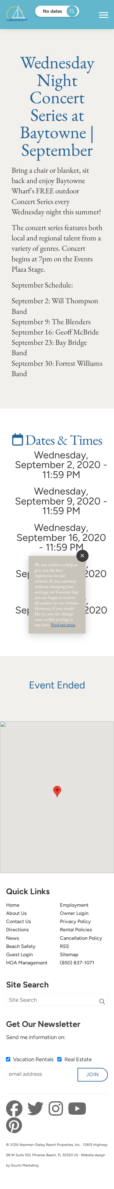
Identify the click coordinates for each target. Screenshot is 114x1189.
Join (92, 1074)
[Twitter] (37, 1108)
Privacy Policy (75, 921)
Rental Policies (76, 930)
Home (12, 905)
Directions (17, 930)
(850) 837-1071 (77, 963)
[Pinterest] (14, 1125)
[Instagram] (57, 1108)
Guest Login (19, 954)
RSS (64, 946)
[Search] (102, 1001)
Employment (74, 905)
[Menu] (103, 15)
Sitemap (69, 954)
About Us (16, 913)
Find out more (63, 624)
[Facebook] (16, 1108)
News (12, 938)
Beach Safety (21, 946)
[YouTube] (77, 1108)
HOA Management (26, 963)
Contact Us (18, 921)
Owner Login (74, 913)
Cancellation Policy (81, 938)
